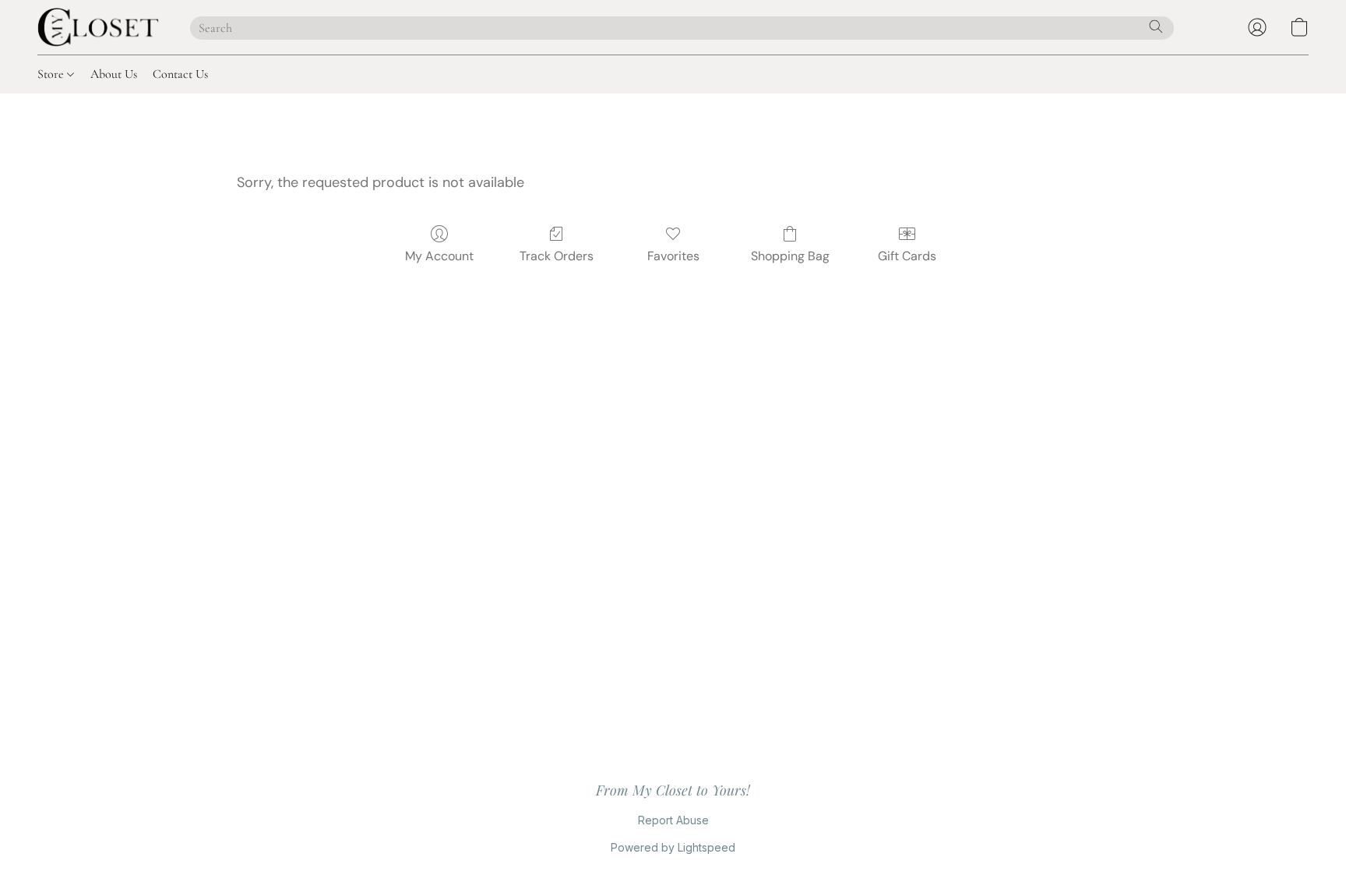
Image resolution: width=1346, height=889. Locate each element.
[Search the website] (1156, 26)
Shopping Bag (790, 256)
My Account (439, 256)
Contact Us (180, 74)
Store (52, 74)
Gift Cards (907, 256)
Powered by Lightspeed (673, 847)
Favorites (673, 256)
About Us (113, 74)
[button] (98, 27)
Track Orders (557, 256)
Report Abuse (673, 820)
